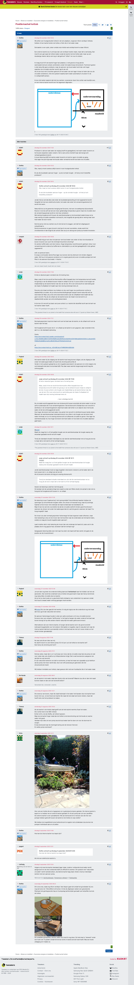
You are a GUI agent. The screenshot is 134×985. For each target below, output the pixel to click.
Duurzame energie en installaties (43, 20)
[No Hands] (20, 680)
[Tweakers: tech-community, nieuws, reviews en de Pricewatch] (9, 2)
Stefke (21, 38)
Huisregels (41, 973)
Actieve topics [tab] (131, 15)
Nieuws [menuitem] (19, 2)
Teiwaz (21, 637)
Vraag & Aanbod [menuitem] (60, 2)
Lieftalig (21, 864)
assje (21, 272)
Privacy (40, 979)
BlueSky (115, 968)
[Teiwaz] (20, 642)
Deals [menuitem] (76, 2)
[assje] (20, 276)
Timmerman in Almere (60, 878)
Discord (115, 979)
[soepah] (20, 241)
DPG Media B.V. (24, 969)
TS (99, 25)
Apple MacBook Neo (81, 968)
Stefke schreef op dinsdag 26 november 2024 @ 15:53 (57, 186)
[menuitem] (116, 2)
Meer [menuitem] (81, 2)
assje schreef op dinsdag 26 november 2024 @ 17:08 (56, 379)
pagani (21, 846)
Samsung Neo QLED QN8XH (83, 971)
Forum (17, 20)
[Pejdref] (20, 361)
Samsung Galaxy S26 (81, 976)
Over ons (48, 971)
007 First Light (79, 979)
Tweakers (4, 969)
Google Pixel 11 (79, 973)
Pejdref (21, 356)
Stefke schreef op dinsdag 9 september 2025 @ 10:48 (57, 851)
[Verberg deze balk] (126, 6)
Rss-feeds (115, 976)
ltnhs (20, 733)
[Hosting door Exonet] (118, 959)
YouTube (115, 971)
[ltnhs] (20, 738)
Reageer (27, 28)
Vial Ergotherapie (48, 878)
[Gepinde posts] (110, 24)
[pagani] (20, 851)
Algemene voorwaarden (45, 976)
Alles (95, 25)
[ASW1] (20, 152)
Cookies (40, 982)
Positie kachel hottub (61, 20)
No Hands (22, 675)
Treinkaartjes (73, 878)
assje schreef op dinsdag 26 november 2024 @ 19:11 (56, 458)
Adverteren (41, 968)
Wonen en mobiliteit (26, 20)
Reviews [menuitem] (26, 2)
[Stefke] (20, 45)
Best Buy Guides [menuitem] (36, 2)
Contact (40, 971)
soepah (21, 236)
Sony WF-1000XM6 (80, 982)
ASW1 (21, 148)
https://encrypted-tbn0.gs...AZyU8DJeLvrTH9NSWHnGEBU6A (54, 347)
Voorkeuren (49, 982)
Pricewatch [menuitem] (49, 2)
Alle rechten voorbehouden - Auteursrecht (15, 971)
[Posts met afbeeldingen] (102, 24)
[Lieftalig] (20, 873)
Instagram (115, 973)
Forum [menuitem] (70, 2)
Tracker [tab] (131, 9)
